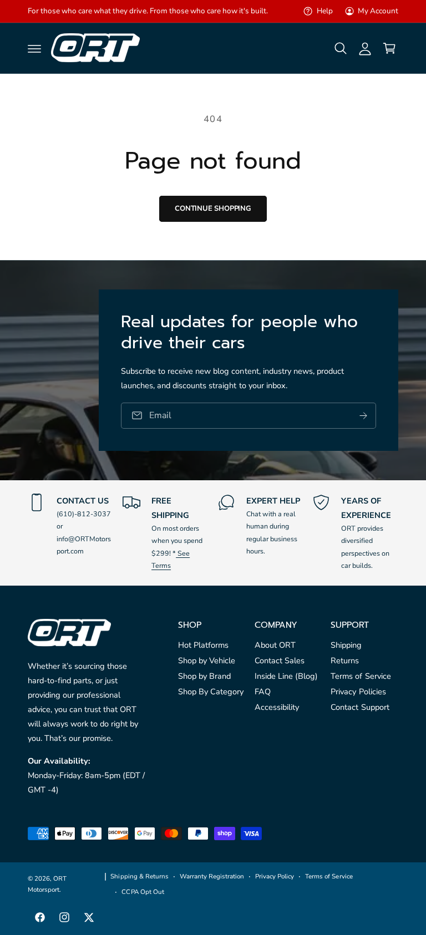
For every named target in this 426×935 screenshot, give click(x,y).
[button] (34, 48)
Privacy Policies (358, 691)
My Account (378, 11)
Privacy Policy (274, 876)
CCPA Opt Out (142, 891)
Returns (345, 660)
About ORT (275, 645)
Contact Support (360, 707)
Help (324, 11)
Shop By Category (211, 691)
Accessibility (277, 707)
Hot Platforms (203, 645)
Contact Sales (280, 660)
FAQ (263, 691)
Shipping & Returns (139, 876)
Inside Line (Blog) (286, 676)
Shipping (346, 645)
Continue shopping (213, 209)
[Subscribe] (363, 416)
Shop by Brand (204, 676)
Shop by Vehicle (206, 660)
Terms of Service (360, 676)
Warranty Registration (212, 876)
